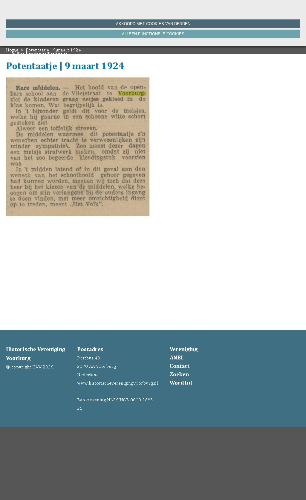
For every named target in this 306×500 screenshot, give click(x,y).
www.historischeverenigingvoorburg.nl (117, 382)
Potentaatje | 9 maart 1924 (53, 49)
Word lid (181, 382)
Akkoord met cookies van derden (153, 24)
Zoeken (179, 374)
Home (12, 49)
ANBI (176, 357)
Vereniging (184, 349)
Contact (179, 365)
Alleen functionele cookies (153, 34)
